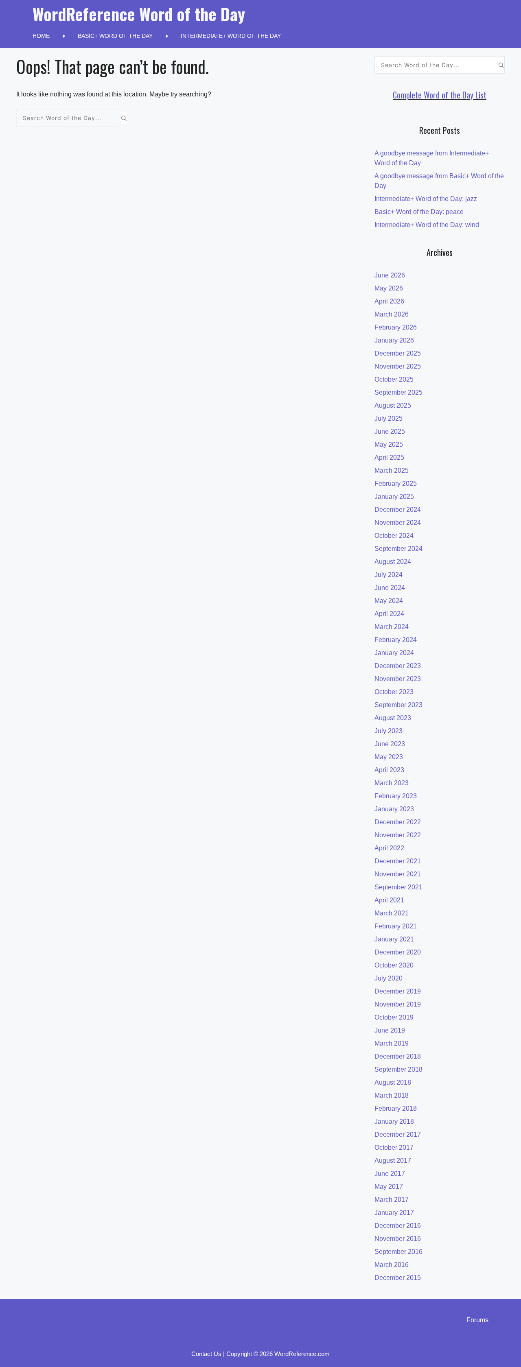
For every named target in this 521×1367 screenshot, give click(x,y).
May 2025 (388, 444)
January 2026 (394, 340)
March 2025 (391, 470)
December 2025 (397, 353)
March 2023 (391, 783)
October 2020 (394, 965)
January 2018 (394, 1121)
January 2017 (394, 1212)
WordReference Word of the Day (139, 14)
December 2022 (397, 822)
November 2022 (397, 835)
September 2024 (398, 548)
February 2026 (395, 327)
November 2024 (397, 522)
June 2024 (389, 587)
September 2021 (398, 887)
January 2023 (394, 809)
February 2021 (395, 926)
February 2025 (395, 483)
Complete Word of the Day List (439, 95)
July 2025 (388, 418)
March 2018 (391, 1095)
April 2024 (389, 613)
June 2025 (389, 431)
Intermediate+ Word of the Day (231, 36)
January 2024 (394, 652)
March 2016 (391, 1264)
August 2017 (392, 1160)
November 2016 (397, 1238)
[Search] (124, 118)
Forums (477, 1320)
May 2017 (388, 1186)
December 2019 (397, 991)
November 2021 (397, 874)
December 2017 (397, 1134)
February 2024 (395, 639)
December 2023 (397, 665)
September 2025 (398, 392)
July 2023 (388, 730)
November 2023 (397, 678)
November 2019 (397, 1004)
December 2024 (397, 509)
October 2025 (394, 379)
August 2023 (392, 717)
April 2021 (389, 900)
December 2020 (397, 952)
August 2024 (392, 561)
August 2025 (392, 405)
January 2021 (394, 939)
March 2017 (391, 1199)
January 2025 (394, 496)
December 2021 (397, 861)
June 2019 (389, 1030)
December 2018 (397, 1056)
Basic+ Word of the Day (115, 36)
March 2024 (391, 626)
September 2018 (398, 1069)
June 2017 (389, 1173)
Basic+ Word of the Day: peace (419, 211)
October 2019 (394, 1017)
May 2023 (388, 756)
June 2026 (389, 275)
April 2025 (389, 457)
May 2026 (388, 288)
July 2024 (388, 574)
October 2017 (394, 1147)
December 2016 (397, 1225)
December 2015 (397, 1277)
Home (41, 36)
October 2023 (394, 691)
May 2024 (388, 600)
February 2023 (395, 796)
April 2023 (389, 769)
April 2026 (389, 301)
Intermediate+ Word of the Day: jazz (425, 198)
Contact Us (206, 1353)
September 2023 (398, 704)
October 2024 (394, 535)
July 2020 (388, 978)
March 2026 (391, 314)
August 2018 (392, 1082)
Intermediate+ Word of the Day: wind (426, 224)
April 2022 (389, 848)
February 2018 (395, 1108)
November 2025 (397, 366)
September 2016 (398, 1251)
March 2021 (391, 913)
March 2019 (391, 1043)
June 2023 (389, 743)
